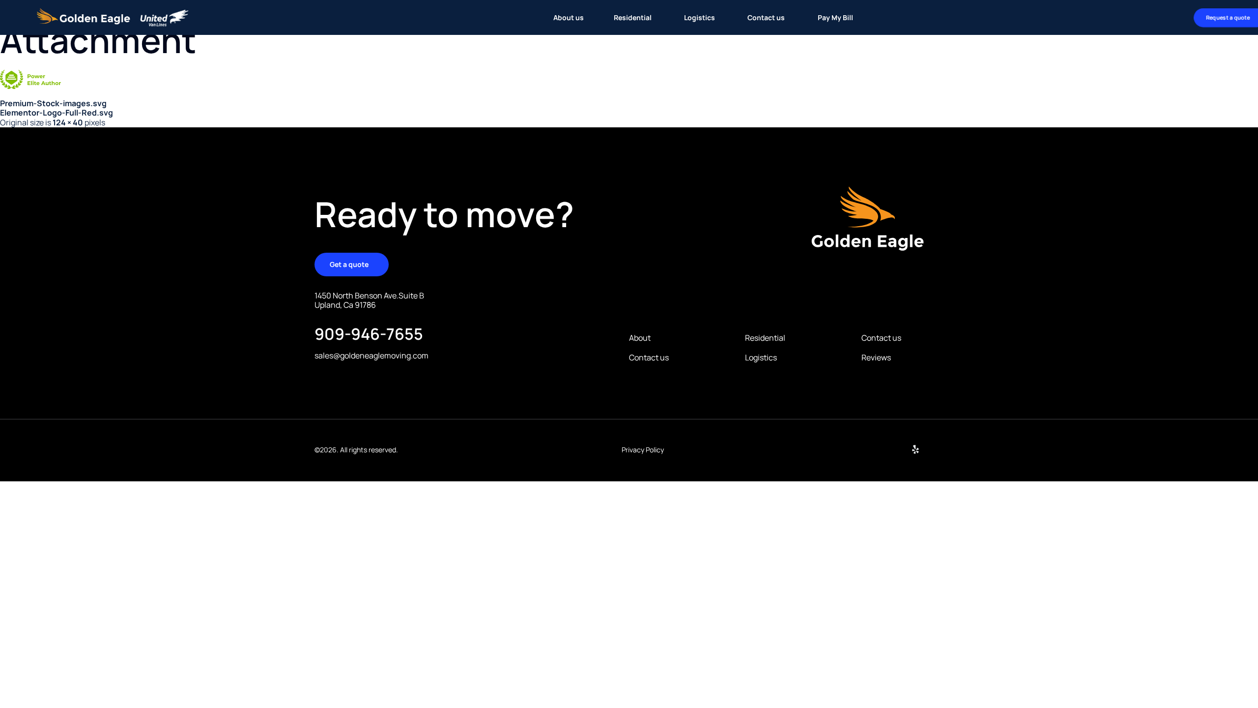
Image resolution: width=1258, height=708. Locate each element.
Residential (765, 338)
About (640, 338)
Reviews (876, 357)
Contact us (649, 357)
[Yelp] (915, 449)
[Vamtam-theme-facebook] (939, 449)
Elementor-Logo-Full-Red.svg (56, 112)
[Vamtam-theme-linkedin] (891, 449)
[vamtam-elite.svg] (30, 86)
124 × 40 (68, 122)
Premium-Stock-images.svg (53, 103)
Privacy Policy (643, 449)
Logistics (761, 357)
